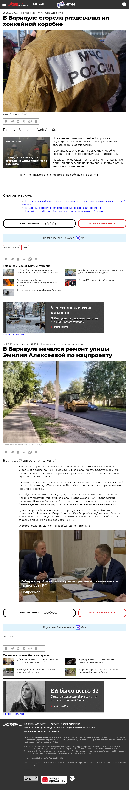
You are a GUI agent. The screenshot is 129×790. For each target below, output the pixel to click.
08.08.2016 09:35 (11, 13)
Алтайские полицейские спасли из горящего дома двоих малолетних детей (100, 271)
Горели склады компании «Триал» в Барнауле (39, 290)
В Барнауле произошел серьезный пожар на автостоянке (63, 207)
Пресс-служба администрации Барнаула (23, 445)
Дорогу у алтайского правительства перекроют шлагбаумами (96, 660)
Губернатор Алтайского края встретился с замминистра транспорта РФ (70, 583)
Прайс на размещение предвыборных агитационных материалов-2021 (59, 728)
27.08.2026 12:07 (10, 344)
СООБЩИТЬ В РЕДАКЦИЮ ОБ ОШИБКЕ (41, 731)
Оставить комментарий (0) (102, 223)
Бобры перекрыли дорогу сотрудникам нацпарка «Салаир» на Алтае (98, 670)
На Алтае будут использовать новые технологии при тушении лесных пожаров (37, 271)
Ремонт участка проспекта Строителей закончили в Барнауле (36, 670)
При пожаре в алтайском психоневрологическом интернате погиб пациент (37, 282)
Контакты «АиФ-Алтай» (35, 724)
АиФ (25, 114)
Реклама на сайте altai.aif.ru (65, 724)
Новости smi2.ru (13, 334)
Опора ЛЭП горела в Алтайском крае (96, 280)
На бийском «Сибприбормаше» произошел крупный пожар (64, 211)
